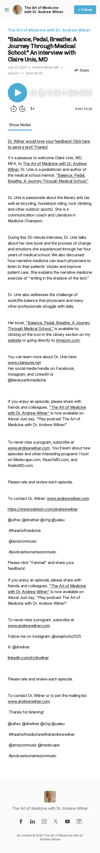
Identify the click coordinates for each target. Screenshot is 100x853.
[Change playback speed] (32, 108)
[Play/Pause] (17, 92)
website (14, 340)
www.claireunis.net (24, 362)
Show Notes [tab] (20, 124)
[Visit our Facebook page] (20, 821)
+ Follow (85, 10)
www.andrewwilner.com (29, 448)
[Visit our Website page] (79, 821)
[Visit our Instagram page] (44, 821)
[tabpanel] (50, 450)
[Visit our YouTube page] (67, 821)
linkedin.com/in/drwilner (28, 657)
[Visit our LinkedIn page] (32, 821)
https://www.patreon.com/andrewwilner (43, 509)
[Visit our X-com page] (55, 821)
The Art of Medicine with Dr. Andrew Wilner (43, 10)
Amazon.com (68, 340)
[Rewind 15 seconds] (13, 108)
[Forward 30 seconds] (22, 108)
